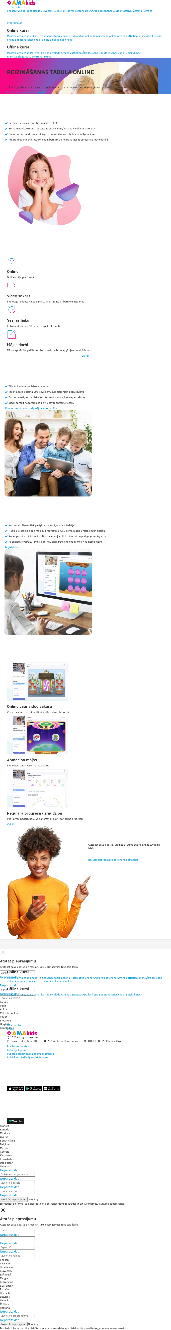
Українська (33, 11)
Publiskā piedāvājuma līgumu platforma (30, 1054)
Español (107, 11)
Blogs (21, 56)
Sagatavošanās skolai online (32, 39)
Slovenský (47, 11)
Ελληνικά (59, 11)
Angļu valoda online (104, 36)
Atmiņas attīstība (71, 53)
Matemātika (37, 53)
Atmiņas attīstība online (131, 36)
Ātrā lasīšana (90, 53)
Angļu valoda (52, 53)
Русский (21, 11)
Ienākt (19, 16)
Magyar (69, 11)
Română (147, 11)
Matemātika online (81, 36)
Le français (81, 11)
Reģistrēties (14, 92)
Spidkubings (133, 53)
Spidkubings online (61, 39)
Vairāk (85, 355)
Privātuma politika (18, 1046)
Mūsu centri (32, 56)
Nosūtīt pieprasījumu (13, 1199)
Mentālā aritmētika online (22, 36)
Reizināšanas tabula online (54, 36)
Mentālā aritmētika (18, 53)
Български (95, 11)
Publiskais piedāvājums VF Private (27, 1057)
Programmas (14, 23)
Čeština (137, 11)
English (11, 11)
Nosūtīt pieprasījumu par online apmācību (113, 860)
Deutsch (117, 11)
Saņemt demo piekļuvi (34, 92)
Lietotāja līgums (16, 1050)
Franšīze (12, 56)
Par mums (45, 56)
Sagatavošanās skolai (112, 53)
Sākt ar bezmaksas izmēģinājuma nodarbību (31, 408)
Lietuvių (127, 11)
